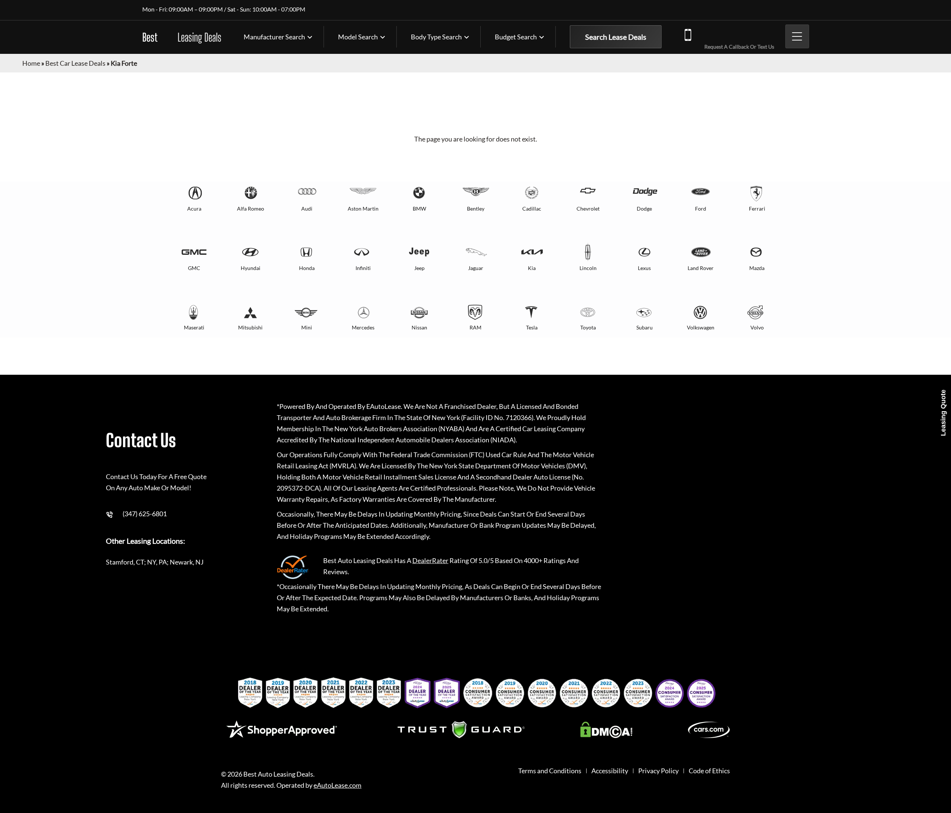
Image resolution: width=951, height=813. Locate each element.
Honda (307, 268)
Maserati (194, 327)
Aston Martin (363, 208)
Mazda (757, 268)
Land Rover (701, 268)
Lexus (644, 268)
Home (31, 63)
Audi (306, 208)
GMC (194, 268)
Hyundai (250, 268)
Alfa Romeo (250, 208)
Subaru (644, 327)
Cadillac (531, 208)
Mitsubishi (250, 327)
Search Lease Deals (615, 36)
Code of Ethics (709, 770)
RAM (475, 327)
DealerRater (430, 560)
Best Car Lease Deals (75, 63)
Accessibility (609, 770)
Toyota (588, 327)
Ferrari (757, 208)
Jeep (419, 268)
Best (181, 37)
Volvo (757, 327)
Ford (700, 208)
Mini (306, 327)
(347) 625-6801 (737, 34)
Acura (194, 208)
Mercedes (363, 327)
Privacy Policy (658, 770)
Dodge (644, 208)
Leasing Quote (943, 413)
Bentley (475, 208)
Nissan (419, 327)
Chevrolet (588, 208)
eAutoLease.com (337, 785)
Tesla (532, 327)
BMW (419, 208)
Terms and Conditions (549, 770)
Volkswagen (700, 327)
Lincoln (588, 268)
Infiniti (363, 268)
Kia (532, 268)
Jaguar (475, 268)
